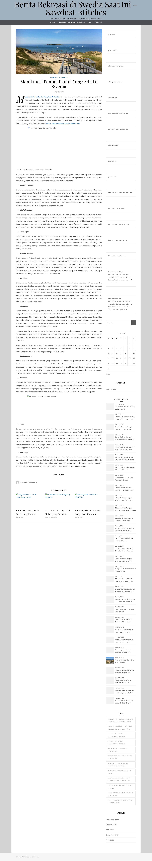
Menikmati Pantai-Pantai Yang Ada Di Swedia (59, 84)
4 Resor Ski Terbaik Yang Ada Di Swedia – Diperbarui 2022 (125, 600)
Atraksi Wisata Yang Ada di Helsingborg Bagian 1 (124, 641)
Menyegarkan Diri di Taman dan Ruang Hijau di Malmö (124, 691)
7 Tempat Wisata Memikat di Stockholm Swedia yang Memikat (124, 529)
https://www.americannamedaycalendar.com (63, 123)
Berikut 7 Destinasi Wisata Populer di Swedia (124, 539)
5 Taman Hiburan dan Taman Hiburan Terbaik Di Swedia (125, 590)
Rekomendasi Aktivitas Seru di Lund (120, 786)
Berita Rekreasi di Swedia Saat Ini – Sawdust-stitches (76, 8)
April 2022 (110, 830)
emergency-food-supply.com (118, 129)
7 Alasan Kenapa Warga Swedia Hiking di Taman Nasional (123, 428)
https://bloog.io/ (115, 274)
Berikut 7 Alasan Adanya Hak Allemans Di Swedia (125, 468)
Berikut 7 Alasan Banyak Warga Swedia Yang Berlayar (125, 438)
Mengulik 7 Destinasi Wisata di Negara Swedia (125, 570)
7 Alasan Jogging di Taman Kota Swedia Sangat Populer (124, 458)
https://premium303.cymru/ (118, 240)
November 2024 (112, 819)
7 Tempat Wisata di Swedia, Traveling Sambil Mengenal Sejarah (124, 549)
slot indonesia (113, 145)
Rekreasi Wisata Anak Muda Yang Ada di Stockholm (124, 671)
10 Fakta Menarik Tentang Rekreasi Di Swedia (124, 479)
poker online (113, 50)
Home (52, 22)
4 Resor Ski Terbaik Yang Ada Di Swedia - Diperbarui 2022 (120, 720)
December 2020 (112, 835)
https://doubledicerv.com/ (118, 301)
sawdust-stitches (59, 78)
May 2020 (110, 840)
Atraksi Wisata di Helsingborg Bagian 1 (117, 735)
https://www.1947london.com (118, 256)
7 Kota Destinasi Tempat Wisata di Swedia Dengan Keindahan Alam (123, 499)
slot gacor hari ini (115, 66)
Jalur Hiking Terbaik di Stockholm (118, 750)
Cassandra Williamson (28, 482)
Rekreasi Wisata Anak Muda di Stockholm (121, 794)
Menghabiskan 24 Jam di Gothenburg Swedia (123, 681)
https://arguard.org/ (116, 208)
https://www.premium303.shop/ (119, 224)
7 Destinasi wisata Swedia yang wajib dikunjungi (124, 519)
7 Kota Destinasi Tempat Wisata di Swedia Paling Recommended (123, 560)
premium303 (112, 161)
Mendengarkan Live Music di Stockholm (120, 757)
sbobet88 (111, 34)
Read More (59, 474)
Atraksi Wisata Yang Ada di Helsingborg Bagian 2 (124, 631)
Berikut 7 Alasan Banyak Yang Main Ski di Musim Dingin (125, 448)
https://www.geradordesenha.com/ (120, 192)
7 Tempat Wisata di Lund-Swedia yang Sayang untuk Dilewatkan (124, 580)
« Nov (108, 374)
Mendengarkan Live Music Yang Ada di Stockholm (124, 651)
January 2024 (111, 824)
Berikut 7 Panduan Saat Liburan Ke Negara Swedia (124, 489)
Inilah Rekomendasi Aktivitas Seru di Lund (125, 610)
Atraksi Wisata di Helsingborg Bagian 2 (117, 742)
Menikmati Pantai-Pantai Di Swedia (120, 772)
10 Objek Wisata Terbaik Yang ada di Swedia (125, 408)
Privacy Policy (95, 22)
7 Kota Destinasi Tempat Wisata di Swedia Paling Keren (125, 509)
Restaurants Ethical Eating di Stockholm (120, 801)
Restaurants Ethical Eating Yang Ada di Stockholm (124, 701)
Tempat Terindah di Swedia (72, 22)
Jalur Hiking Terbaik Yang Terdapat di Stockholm (123, 620)
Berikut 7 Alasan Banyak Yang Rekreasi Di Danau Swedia (125, 418)
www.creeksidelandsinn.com (118, 113)
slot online (112, 97)
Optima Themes (33, 857)
